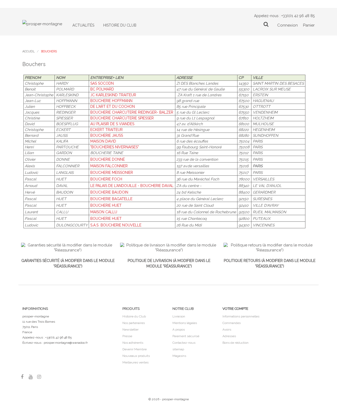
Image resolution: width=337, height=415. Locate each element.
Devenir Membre (134, 349)
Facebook (22, 377)
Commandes (231, 323)
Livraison (178, 316)
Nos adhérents (132, 343)
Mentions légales (184, 323)
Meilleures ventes (135, 362)
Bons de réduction (235, 343)
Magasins (179, 356)
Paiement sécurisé (185, 336)
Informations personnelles (240, 316)
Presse (127, 336)
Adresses (229, 336)
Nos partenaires (133, 323)
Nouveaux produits (136, 356)
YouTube (30, 377)
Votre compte (235, 309)
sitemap (178, 349)
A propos (178, 329)
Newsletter (130, 329)
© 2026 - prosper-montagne (168, 399)
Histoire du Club (134, 316)
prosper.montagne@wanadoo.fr (66, 343)
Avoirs (226, 329)
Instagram (39, 377)
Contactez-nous (183, 343)
